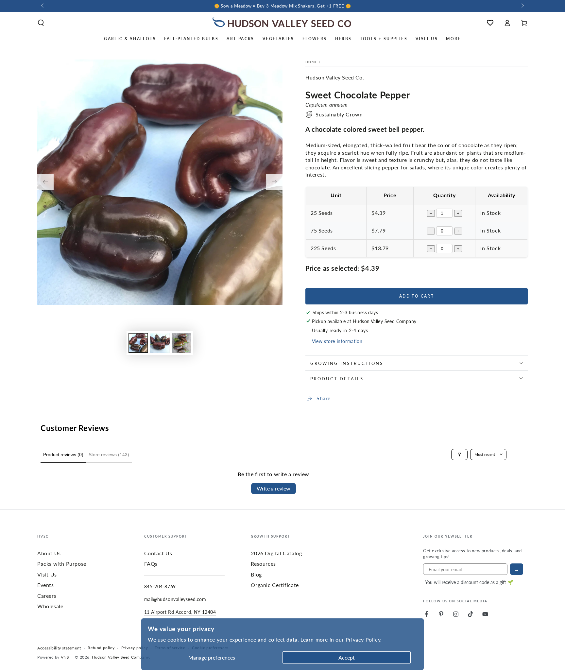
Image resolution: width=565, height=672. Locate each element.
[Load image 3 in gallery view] (181, 343)
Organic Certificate (275, 585)
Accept (346, 657)
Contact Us (158, 553)
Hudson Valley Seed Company (120, 657)
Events (45, 585)
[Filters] (459, 454)
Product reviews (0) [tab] (63, 454)
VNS (65, 657)
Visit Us (47, 574)
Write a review (273, 488)
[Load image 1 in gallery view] (138, 343)
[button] (40, 23)
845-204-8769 (160, 586)
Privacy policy (134, 647)
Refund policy (101, 647)
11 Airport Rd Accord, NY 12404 (180, 612)
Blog (256, 574)
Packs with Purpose (61, 563)
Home (311, 62)
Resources (263, 563)
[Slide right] (522, 6)
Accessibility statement (59, 648)
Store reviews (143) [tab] (109, 454)
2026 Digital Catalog (276, 553)
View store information (337, 341)
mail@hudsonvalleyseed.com (175, 599)
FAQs (151, 563)
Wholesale (50, 606)
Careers (46, 595)
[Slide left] (42, 6)
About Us (49, 553)
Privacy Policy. (364, 639)
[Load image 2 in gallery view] (160, 343)
